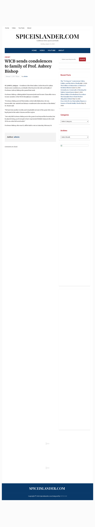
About (29, 28)
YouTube (21, 28)
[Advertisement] (47, 13)
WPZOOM (63, 496)
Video (14, 28)
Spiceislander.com (47, 36)
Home (7, 28)
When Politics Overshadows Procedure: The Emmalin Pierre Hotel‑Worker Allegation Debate (73, 97)
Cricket (7, 57)
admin (25, 76)
